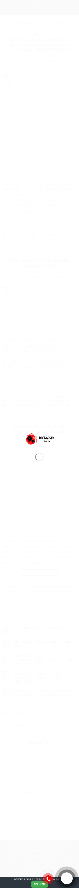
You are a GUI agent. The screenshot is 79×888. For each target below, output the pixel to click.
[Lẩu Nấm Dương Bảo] (39, 439)
